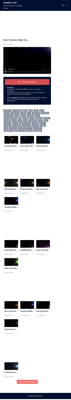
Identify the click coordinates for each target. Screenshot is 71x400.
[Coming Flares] (11, 140)
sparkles (35, 125)
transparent (9, 130)
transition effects (25, 128)
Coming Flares (10, 146)
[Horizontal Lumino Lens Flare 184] (11, 323)
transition (13, 128)
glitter (25, 118)
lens (25, 120)
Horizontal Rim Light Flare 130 (17, 189)
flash (23, 115)
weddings (38, 130)
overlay (42, 123)
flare (17, 115)
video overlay (20, 130)
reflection (16, 125)
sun (6, 128)
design (23, 113)
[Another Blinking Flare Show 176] (11, 201)
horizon (7, 120)
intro (14, 120)
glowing (39, 118)
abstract (7, 110)
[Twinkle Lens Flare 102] (11, 366)
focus (37, 115)
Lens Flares (7, 44)
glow (32, 118)
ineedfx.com (10, 2)
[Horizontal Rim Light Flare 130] (11, 183)
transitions (37, 128)
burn (41, 110)
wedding (29, 130)
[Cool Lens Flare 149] (43, 244)
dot (29, 113)
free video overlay (10, 118)
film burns (44, 113)
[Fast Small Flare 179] (11, 244)
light (40, 120)
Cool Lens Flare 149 (44, 250)
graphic (46, 118)
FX (19, 118)
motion (15, 123)
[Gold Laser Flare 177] (11, 262)
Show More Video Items (27, 382)
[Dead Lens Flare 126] (27, 183)
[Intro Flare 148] (27, 140)
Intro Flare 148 (26, 146)
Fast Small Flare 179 (12, 250)
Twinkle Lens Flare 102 (14, 372)
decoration (14, 113)
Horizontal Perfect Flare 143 (48, 146)
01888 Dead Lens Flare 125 (31, 250)
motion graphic (25, 123)
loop (45, 120)
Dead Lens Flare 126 (29, 189)
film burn (36, 113)
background (17, 110)
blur (36, 110)
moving (35, 123)
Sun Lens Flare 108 (44, 189)
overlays (8, 125)
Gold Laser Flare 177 (13, 268)
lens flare (32, 120)
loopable (7, 123)
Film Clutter (9, 115)
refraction (26, 125)
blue (30, 110)
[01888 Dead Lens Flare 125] (27, 244)
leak (19, 120)
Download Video (28, 82)
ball (25, 110)
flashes (30, 115)
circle (7, 113)
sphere (43, 125)
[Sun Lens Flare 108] (43, 183)
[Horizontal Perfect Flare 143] (43, 140)
